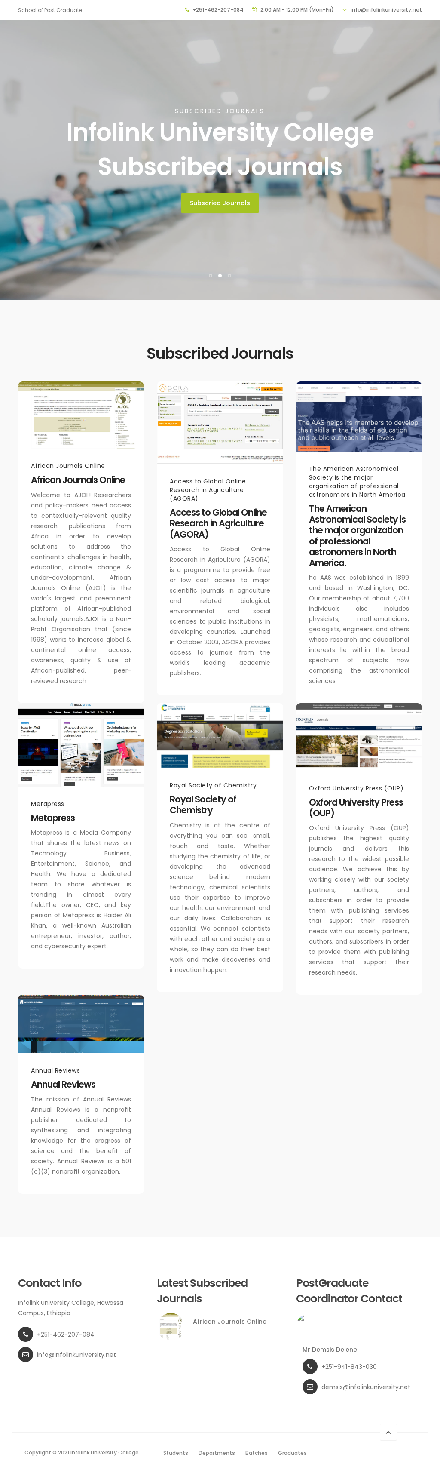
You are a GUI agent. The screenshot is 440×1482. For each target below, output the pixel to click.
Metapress (53, 818)
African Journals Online (78, 480)
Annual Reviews (63, 1084)
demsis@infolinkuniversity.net (365, 1387)
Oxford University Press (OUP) (356, 807)
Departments (217, 1453)
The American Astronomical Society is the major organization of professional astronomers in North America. (357, 535)
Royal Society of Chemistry (203, 804)
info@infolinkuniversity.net (386, 9)
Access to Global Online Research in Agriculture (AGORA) (218, 523)
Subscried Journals (220, 203)
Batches (256, 1453)
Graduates (292, 1453)
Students (175, 1453)
